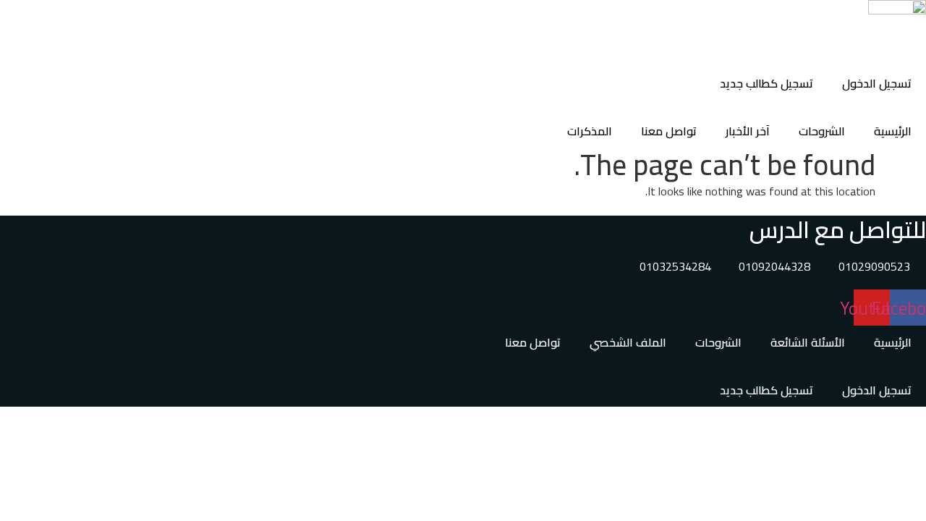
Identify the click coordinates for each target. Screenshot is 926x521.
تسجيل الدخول (877, 83)
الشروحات (822, 131)
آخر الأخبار (748, 131)
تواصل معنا (669, 131)
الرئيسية (893, 131)
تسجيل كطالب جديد (766, 83)
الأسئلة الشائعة (807, 342)
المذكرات (589, 131)
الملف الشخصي (628, 342)
